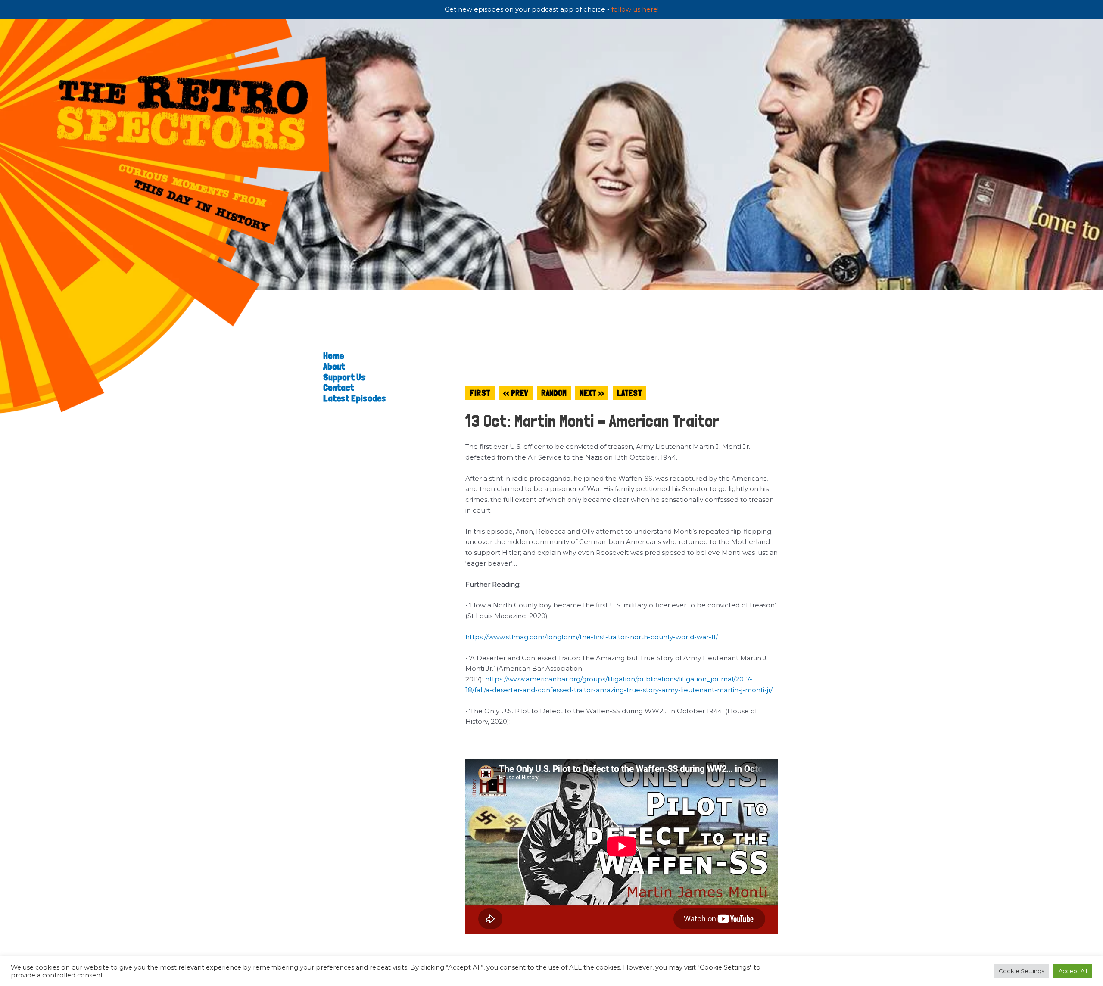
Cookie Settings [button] (1021, 970)
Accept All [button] (1073, 970)
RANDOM (554, 393)
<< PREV (515, 393)
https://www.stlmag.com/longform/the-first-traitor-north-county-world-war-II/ (591, 637)
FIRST (480, 393)
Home (333, 355)
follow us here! (635, 9)
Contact (338, 387)
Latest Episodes (354, 398)
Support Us (344, 377)
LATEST (629, 393)
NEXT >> (592, 393)
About (334, 366)
